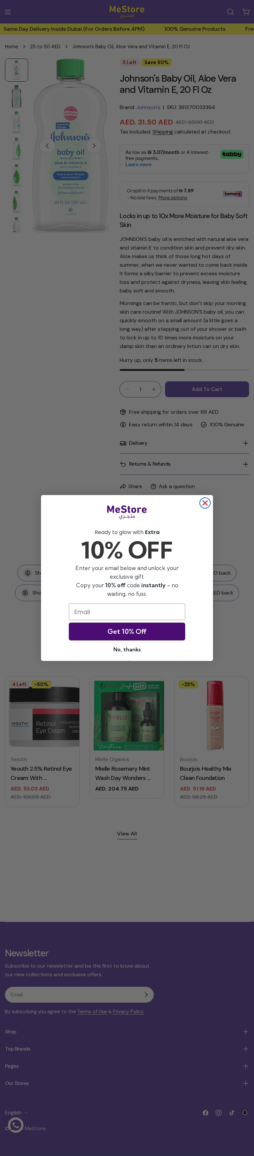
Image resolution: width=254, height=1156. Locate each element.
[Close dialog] (205, 503)
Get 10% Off (127, 631)
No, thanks (127, 649)
